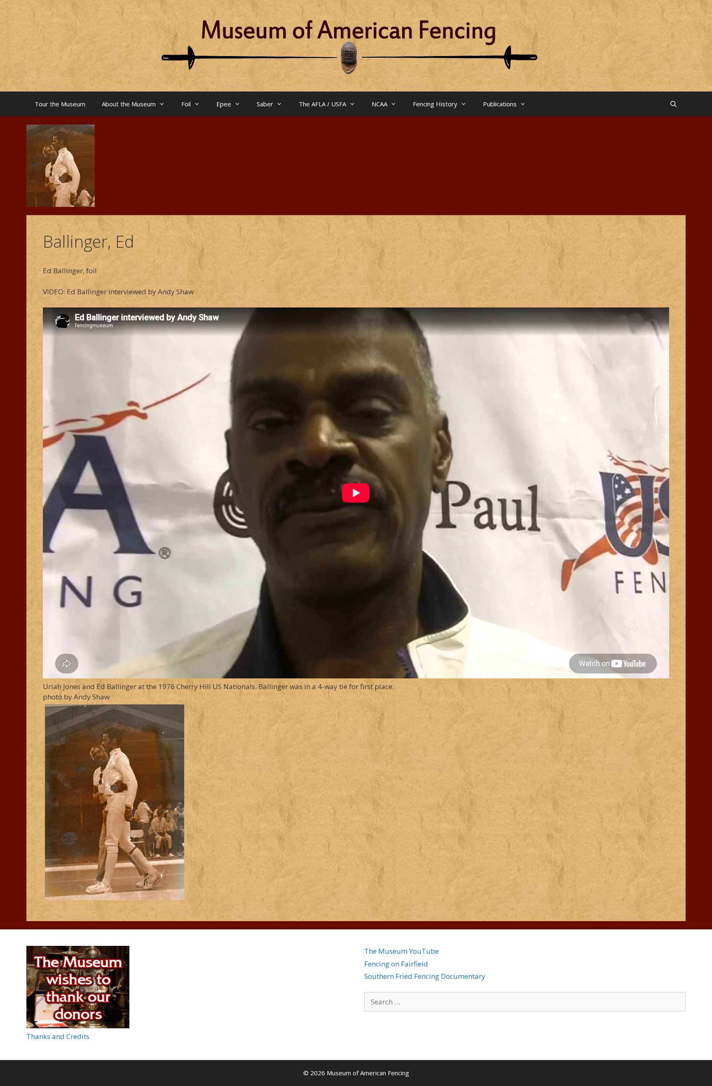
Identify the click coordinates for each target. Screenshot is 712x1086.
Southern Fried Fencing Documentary (424, 976)
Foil (186, 104)
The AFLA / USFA (322, 104)
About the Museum (129, 104)
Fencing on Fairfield (396, 964)
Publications (500, 104)
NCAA (379, 104)
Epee (223, 104)
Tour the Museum (60, 104)
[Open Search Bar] (673, 103)
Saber (265, 104)
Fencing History (435, 104)
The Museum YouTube (401, 951)
